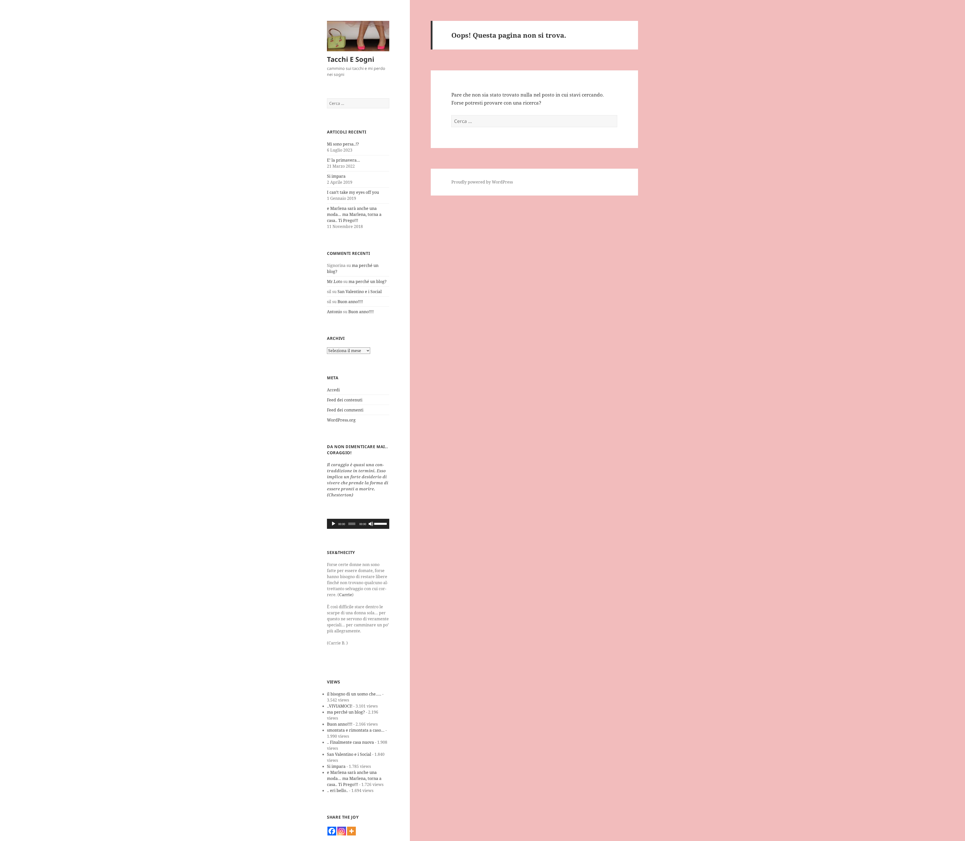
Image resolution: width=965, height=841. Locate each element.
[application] (358, 524)
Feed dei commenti (345, 410)
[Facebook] (331, 831)
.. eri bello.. (337, 790)
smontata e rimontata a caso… (355, 730)
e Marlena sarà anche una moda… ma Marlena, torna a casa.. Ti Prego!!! (354, 214)
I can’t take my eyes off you (353, 192)
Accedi (333, 390)
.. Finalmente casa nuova (350, 742)
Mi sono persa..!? (343, 144)
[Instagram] (341, 831)
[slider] (380, 523)
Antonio (334, 311)
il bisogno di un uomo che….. (354, 694)
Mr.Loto (334, 281)
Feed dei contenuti (344, 400)
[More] (351, 831)
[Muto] (370, 523)
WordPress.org (341, 420)
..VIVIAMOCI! (339, 706)
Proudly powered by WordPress (482, 182)
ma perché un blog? (368, 281)
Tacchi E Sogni (350, 59)
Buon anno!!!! (350, 301)
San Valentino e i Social (359, 291)
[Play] (333, 523)
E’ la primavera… (343, 160)
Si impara (336, 176)
